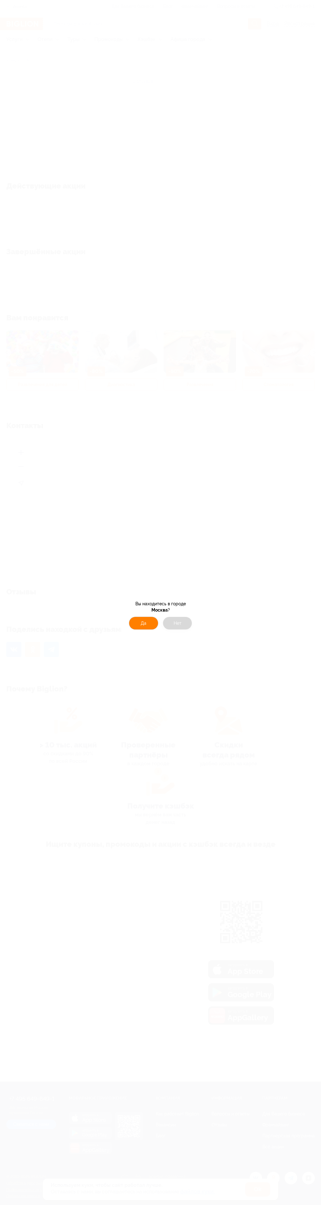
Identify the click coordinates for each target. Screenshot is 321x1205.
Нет (178, 623)
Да (143, 623)
